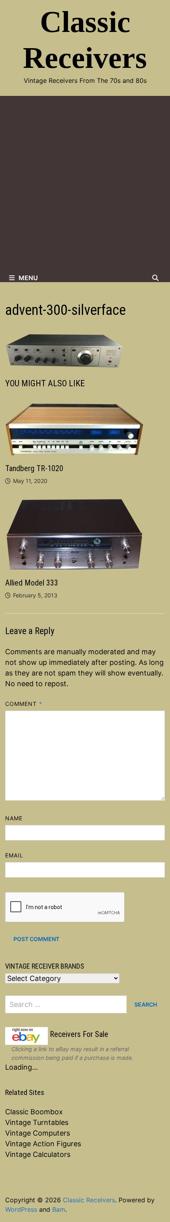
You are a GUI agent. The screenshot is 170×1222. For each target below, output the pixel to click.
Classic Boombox (34, 1112)
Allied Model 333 (31, 583)
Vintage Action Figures (43, 1144)
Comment (23, 703)
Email (14, 855)
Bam (58, 1209)
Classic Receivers (89, 1200)
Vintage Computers (37, 1133)
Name (14, 818)
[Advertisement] (85, 184)
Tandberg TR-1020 (34, 468)
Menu (28, 278)
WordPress (21, 1209)
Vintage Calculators (37, 1154)
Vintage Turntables (36, 1122)
